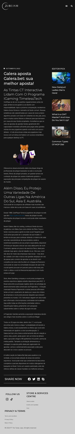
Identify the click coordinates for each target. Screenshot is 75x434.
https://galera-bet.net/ (17, 215)
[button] (66, 6)
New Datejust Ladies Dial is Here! (59, 90)
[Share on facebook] (29, 379)
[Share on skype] (43, 379)
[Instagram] (7, 399)
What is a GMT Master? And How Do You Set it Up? (61, 117)
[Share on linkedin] (38, 379)
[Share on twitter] (34, 379)
